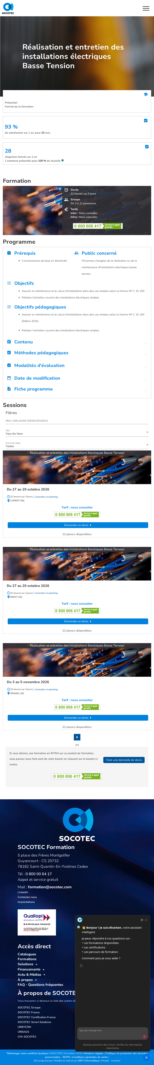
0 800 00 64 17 (39, 873)
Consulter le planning (46, 496)
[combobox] (77, 433)
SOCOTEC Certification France (37, 1017)
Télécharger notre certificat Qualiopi (27, 1053)
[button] (77, 342)
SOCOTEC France (29, 1012)
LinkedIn (23, 892)
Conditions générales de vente (90, 1057)
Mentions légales (94, 1053)
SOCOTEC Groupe (29, 1007)
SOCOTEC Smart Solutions (34, 1022)
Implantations (26, 902)
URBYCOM (24, 1027)
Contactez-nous (27, 897)
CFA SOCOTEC (27, 1036)
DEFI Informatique (89, 1060)
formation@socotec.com (50, 887)
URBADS (23, 1032)
